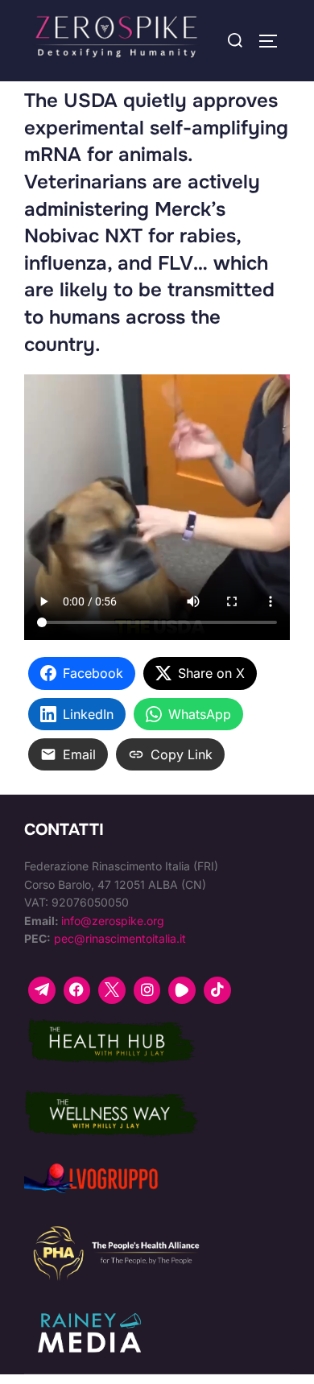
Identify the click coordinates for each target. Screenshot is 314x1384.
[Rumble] (182, 990)
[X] (112, 990)
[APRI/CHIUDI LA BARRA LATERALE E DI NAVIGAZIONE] (274, 41)
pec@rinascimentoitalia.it (120, 938)
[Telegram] (42, 990)
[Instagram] (147, 990)
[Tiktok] (217, 990)
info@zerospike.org (112, 920)
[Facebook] (77, 990)
